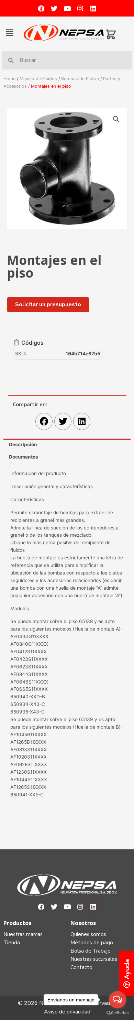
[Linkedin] (93, 8)
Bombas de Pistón (80, 78)
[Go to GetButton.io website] (118, 1013)
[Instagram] (80, 8)
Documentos (23, 457)
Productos (17, 923)
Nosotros (83, 923)
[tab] (67, 445)
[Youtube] (67, 8)
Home (9, 78)
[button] (13, 32)
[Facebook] (40, 8)
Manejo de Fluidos (38, 78)
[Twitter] (53, 8)
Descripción (23, 444)
